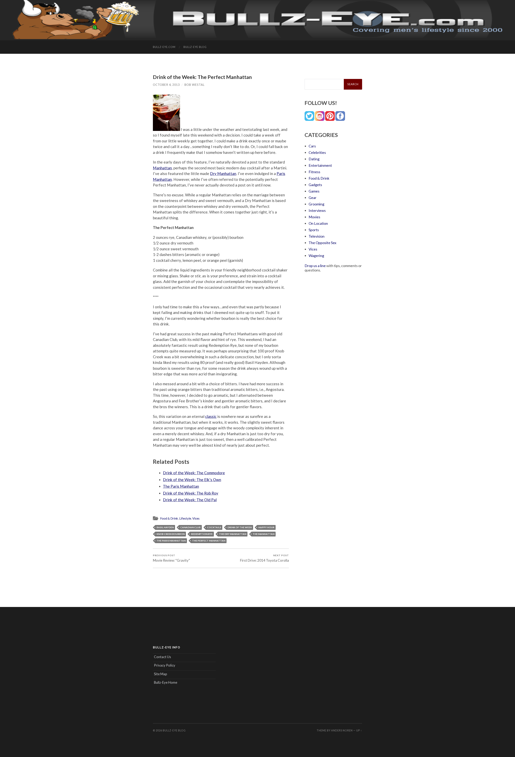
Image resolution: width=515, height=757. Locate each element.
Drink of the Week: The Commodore (194, 472)
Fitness (314, 172)
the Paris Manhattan (171, 540)
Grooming (316, 204)
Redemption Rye (202, 533)
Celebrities (317, 152)
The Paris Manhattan (181, 486)
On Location (318, 223)
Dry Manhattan (223, 173)
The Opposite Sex (322, 242)
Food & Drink (169, 518)
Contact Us (162, 657)
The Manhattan (263, 533)
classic (210, 416)
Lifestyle (185, 518)
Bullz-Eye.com (164, 47)
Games (314, 191)
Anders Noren (342, 730)
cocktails (214, 527)
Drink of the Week (240, 527)
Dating (314, 159)
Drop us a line (315, 265)
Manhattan (162, 168)
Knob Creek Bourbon (171, 533)
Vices (196, 518)
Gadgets (315, 184)
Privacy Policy (164, 665)
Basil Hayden (165, 527)
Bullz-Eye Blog (195, 47)
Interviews (317, 210)
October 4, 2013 (166, 84)
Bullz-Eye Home (165, 682)
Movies (314, 217)
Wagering (316, 255)
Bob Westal (194, 84)
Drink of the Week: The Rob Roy (190, 493)
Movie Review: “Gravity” (171, 558)
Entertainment (320, 165)
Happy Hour (266, 527)
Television (316, 236)
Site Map (160, 674)
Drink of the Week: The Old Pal (190, 499)
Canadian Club (190, 527)
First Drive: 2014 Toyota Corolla (264, 558)
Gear (312, 197)
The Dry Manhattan (232, 533)
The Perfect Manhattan (208, 540)
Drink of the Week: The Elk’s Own (192, 479)
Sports (314, 230)
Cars (312, 146)
